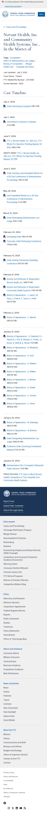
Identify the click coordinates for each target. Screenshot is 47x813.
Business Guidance (12, 665)
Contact (7, 763)
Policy (6, 594)
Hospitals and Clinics (25, 67)
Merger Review (10, 534)
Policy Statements (11, 631)
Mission (7, 734)
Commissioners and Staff (15, 742)
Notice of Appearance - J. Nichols (21, 379)
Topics (6, 700)
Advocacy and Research (14, 598)
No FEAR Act (8, 789)
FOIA (5, 785)
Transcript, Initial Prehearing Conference (24, 241)
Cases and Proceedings (16, 27)
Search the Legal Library (13, 510)
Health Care (9, 67)
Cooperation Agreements (15, 607)
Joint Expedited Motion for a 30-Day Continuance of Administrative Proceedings (22, 198)
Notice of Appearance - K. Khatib (21, 387)
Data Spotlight (10, 712)
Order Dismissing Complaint (19, 106)
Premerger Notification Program (17, 530)
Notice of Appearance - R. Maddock (22, 347)
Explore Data (9, 716)
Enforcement (9, 522)
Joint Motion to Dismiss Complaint (21, 122)
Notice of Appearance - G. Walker (21, 371)
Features (7, 696)
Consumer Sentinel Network (16, 568)
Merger (29, 64)
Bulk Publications (11, 673)
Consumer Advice (11, 653)
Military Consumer (12, 657)
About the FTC (10, 730)
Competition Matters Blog (15, 584)
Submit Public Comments (13, 506)
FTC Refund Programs (13, 576)
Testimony (8, 627)
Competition (15, 58)
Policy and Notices (11, 776)
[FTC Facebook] (5, 803)
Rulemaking (9, 542)
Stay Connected (11, 708)
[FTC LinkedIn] (17, 808)
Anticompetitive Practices (15, 538)
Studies (7, 623)
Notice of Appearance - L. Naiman (21, 317)
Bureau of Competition (13, 64)
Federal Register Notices (14, 611)
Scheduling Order (14, 237)
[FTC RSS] (25, 808)
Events (6, 692)
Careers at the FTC (12, 759)
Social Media (9, 720)
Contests (7, 704)
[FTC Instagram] (9, 808)
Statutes (7, 546)
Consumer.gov (10, 661)
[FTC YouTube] (21, 808)
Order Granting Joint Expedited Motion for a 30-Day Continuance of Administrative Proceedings (25, 176)
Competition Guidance (13, 669)
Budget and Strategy (13, 750)
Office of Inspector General (16, 755)
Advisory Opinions (11, 602)
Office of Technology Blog (15, 639)
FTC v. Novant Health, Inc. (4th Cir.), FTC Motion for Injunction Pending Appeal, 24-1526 (24, 144)
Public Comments (11, 619)
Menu (41, 14)
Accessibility (8, 780)
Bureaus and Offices (13, 746)
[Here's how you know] (22, 4)
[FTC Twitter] (13, 808)
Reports (7, 615)
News (6, 688)
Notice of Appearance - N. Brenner (22, 430)
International (9, 635)
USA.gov (7, 796)
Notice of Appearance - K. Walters (21, 363)
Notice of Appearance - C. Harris (21, 403)
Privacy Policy (9, 772)
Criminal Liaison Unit (13, 572)
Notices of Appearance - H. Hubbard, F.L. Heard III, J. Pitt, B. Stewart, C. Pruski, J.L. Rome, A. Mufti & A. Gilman (24, 339)
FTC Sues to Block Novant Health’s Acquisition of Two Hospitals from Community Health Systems (23, 477)
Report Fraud (9, 501)
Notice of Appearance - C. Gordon (21, 395)
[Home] (19, 17)
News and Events (11, 683)
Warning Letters (10, 564)
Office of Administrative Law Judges (19, 61)
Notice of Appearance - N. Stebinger (22, 422)
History (7, 738)
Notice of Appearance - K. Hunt (20, 355)
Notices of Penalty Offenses (16, 580)
